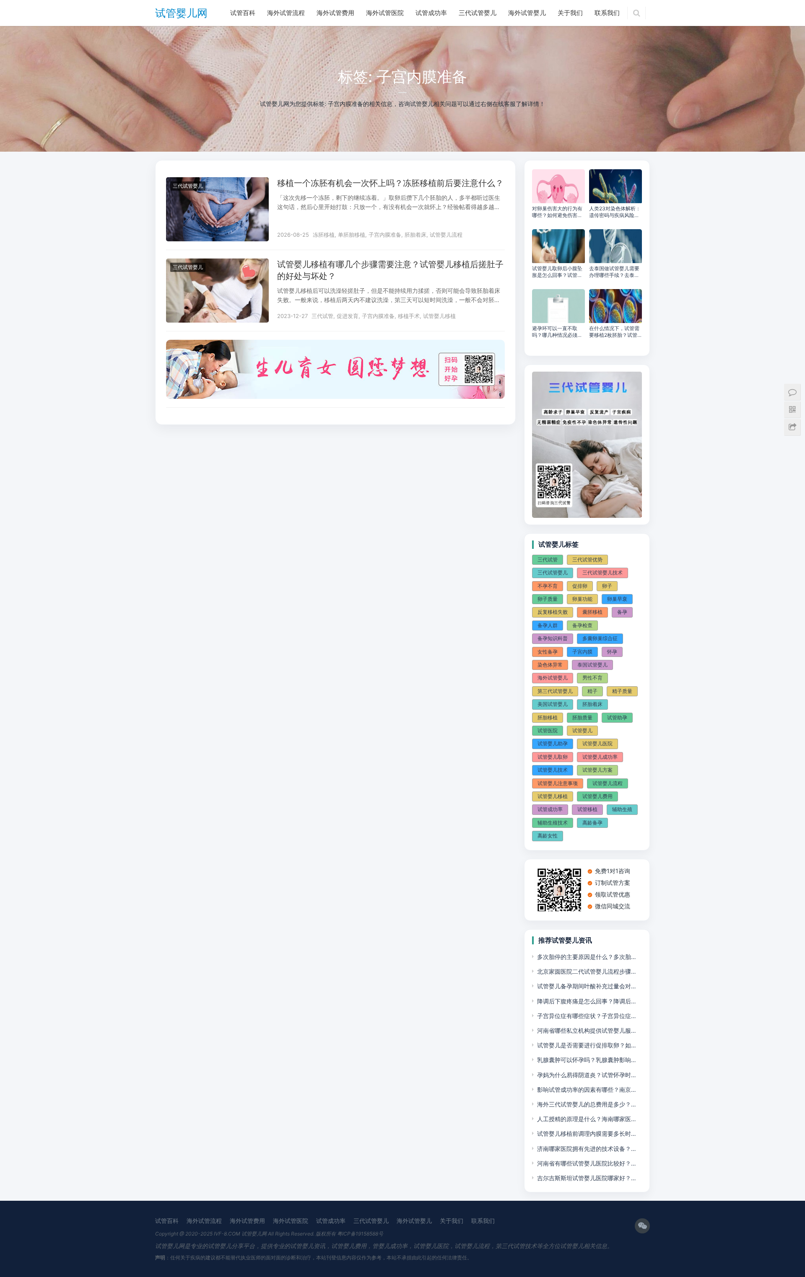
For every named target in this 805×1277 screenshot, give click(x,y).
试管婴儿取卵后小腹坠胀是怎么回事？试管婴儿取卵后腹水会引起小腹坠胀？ (557, 272)
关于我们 (570, 13)
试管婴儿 (582, 730)
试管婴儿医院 (597, 743)
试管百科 (242, 13)
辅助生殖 (622, 809)
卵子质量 (548, 599)
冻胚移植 (324, 234)
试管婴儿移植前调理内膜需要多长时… (586, 1133)
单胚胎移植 (351, 234)
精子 (592, 691)
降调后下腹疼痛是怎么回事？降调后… (586, 1001)
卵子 (607, 586)
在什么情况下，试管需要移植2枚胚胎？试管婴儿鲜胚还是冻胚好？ (614, 332)
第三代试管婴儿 (555, 691)
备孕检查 (582, 625)
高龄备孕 (592, 822)
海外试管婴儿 (527, 13)
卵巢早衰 (617, 599)
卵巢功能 (582, 599)
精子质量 (622, 691)
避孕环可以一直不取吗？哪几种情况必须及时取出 (557, 332)
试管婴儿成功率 (600, 757)
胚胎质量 (582, 717)
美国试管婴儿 (553, 704)
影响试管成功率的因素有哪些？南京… (586, 1089)
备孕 (622, 612)
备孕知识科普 (553, 638)
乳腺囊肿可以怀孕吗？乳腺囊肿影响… (586, 1059)
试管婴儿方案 (597, 770)
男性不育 (592, 678)
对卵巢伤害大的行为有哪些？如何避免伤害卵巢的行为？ (557, 212)
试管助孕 (617, 717)
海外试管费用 (335, 13)
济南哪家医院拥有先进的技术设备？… (586, 1148)
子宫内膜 (582, 652)
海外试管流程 (286, 13)
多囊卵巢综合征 (600, 638)
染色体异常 (550, 665)
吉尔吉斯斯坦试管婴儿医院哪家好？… (586, 1177)
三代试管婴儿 (477, 13)
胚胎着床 (415, 234)
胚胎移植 (548, 717)
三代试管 (322, 316)
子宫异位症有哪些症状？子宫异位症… (586, 1015)
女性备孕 (548, 652)
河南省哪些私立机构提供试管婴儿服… (586, 1030)
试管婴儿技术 (553, 770)
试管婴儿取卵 (553, 757)
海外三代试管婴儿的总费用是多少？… (586, 1104)
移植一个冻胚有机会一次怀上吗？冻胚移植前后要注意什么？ (390, 183)
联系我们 (607, 13)
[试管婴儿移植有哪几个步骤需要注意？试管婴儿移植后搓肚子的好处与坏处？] (217, 263)
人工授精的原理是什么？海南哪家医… (586, 1118)
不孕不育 (548, 586)
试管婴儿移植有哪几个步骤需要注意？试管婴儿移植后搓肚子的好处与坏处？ (390, 270)
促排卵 (579, 586)
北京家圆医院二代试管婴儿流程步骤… (586, 971)
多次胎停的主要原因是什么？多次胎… (586, 956)
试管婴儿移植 (439, 316)
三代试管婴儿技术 (602, 572)
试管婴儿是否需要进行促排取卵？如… (586, 1045)
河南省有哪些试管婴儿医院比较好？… (586, 1163)
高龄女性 (548, 835)
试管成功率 (431, 13)
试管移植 (587, 809)
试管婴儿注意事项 (558, 783)
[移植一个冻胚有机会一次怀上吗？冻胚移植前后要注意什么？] (217, 182)
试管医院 (548, 730)
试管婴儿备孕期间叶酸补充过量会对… (586, 986)
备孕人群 (548, 625)
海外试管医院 (385, 13)
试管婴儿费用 (597, 796)
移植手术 (409, 316)
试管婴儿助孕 (553, 743)
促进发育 (347, 316)
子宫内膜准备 (385, 234)
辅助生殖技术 (553, 822)
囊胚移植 (592, 612)
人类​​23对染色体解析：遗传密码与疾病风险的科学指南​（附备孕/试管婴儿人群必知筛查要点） (615, 212)
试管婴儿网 (181, 13)
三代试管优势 (587, 559)
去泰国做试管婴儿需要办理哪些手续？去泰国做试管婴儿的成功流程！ (614, 272)
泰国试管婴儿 (592, 665)
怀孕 (612, 652)
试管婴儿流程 (446, 234)
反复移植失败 (553, 612)
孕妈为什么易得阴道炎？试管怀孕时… (586, 1074)
